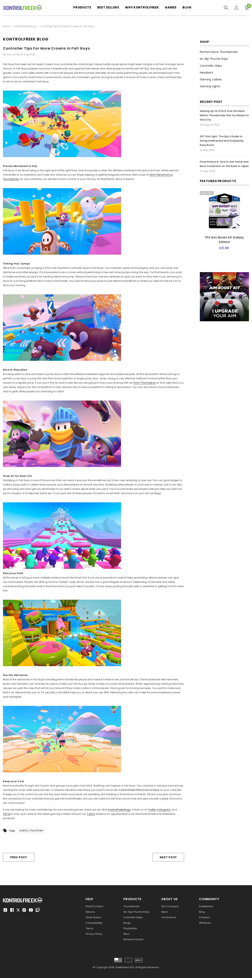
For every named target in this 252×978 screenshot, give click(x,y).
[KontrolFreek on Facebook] (12, 910)
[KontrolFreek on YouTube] (31, 910)
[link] (224, 296)
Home (6, 26)
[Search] (226, 7)
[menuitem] (224, 52)
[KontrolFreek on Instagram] (24, 910)
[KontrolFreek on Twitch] (37, 910)
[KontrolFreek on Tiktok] (5, 910)
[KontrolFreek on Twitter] (18, 909)
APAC (138, 960)
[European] (128, 960)
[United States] (118, 960)
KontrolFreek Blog (25, 26)
